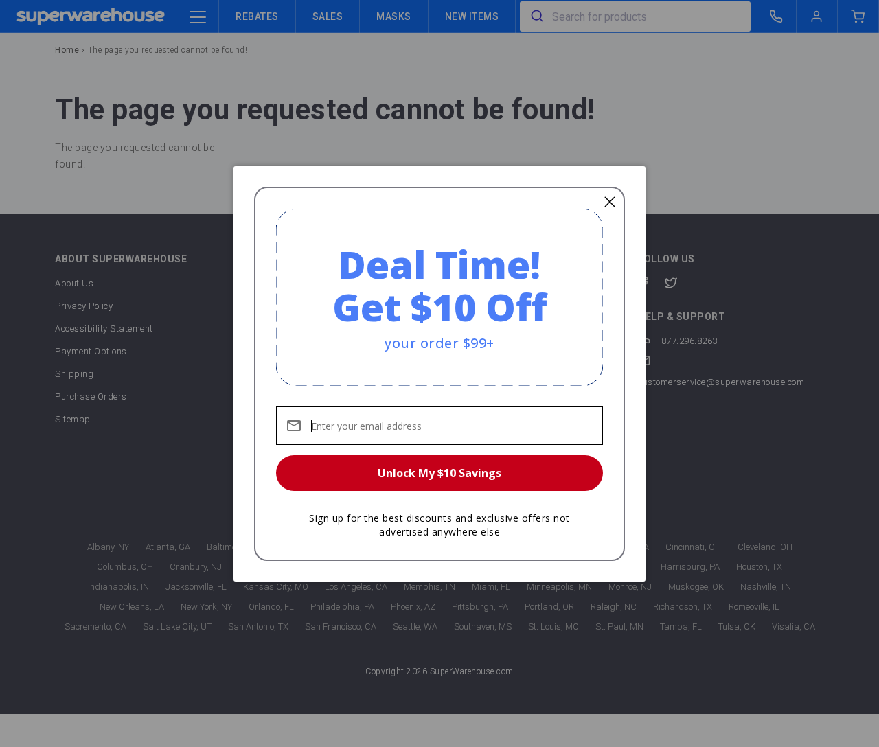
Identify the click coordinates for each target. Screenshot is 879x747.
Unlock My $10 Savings (439, 473)
